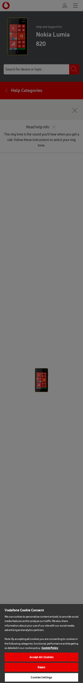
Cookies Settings (41, 677)
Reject (42, 667)
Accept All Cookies (41, 657)
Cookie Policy (50, 648)
